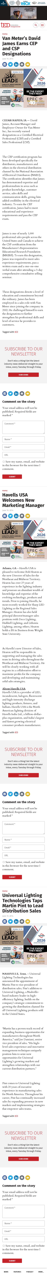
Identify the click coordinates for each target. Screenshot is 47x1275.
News (6, 1272)
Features (17, 1272)
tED (16, 332)
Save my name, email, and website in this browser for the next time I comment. (23, 465)
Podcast (29, 1272)
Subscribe (23, 375)
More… (41, 1272)
